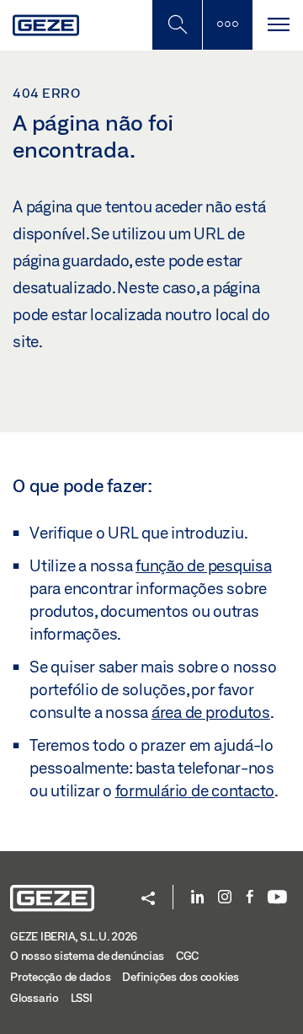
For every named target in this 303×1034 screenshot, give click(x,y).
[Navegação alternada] (277, 25)
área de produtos (211, 712)
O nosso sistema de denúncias (87, 955)
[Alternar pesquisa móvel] (177, 25)
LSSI (82, 998)
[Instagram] (224, 898)
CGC (187, 955)
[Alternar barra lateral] (227, 25)
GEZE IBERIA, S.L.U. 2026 (73, 936)
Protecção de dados (60, 976)
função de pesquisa (204, 565)
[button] (148, 899)
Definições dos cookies (180, 976)
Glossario (34, 998)
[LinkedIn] (197, 898)
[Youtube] (277, 898)
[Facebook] (250, 898)
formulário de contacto (195, 790)
